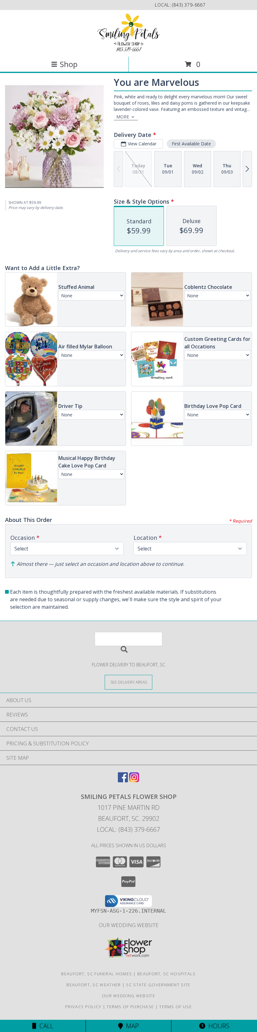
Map (131, 1026)
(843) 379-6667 (189, 5)
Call (44, 1026)
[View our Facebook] (123, 780)
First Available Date (191, 144)
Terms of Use (175, 1006)
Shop (68, 64)
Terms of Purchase (130, 1006)
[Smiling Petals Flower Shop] (128, 32)
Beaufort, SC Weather (93, 985)
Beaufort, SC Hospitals (166, 974)
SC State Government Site (158, 985)
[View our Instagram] (134, 780)
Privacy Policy (83, 1006)
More (122, 117)
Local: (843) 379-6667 (128, 829)
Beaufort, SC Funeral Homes (96, 974)
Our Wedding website (129, 925)
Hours (217, 1026)
